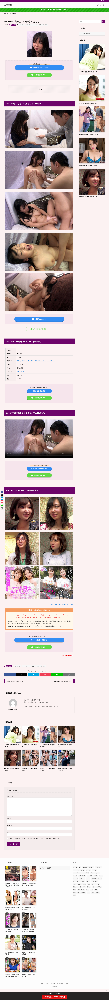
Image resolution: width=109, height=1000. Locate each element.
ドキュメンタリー (95, 873)
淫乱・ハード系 (77, 887)
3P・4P (75, 867)
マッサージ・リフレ (97, 878)
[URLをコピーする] (69, 674)
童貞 (87, 889)
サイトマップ (44, 983)
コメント (10, 796)
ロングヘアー (76, 881)
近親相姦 (83, 892)
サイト (8, 832)
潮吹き (89, 887)
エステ (82, 870)
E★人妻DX (13, 24)
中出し (36, 24)
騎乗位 (97, 892)
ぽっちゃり (98, 867)
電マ (88, 892)
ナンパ (75, 875)
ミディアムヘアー (29, 24)
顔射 (93, 892)
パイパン (82, 878)
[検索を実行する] (103, 21)
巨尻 (93, 884)
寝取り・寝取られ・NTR (79, 884)
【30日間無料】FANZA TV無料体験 (54, 997)
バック (101, 875)
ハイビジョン (22, 24)
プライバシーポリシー (62, 983)
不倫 (83, 881)
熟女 (94, 887)
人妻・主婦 (41, 24)
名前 (9, 818)
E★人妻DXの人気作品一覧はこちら (62, 604)
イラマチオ (76, 870)
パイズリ (75, 878)
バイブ (95, 875)
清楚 (84, 887)
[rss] (101, 1)
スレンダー (76, 873)
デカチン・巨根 (85, 873)
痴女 (74, 889)
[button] (10, 674)
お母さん (91, 867)
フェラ (88, 878)
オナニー (88, 870)
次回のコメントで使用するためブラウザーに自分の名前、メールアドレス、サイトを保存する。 (34, 838)
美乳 (92, 889)
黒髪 (74, 895)
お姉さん (85, 867)
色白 (96, 889)
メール (9, 825)
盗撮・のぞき (81, 889)
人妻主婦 (8, 5)
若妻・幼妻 (76, 892)
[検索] (104, 1)
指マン (97, 884)
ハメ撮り (89, 875)
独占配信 (99, 887)
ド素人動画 (52, 983)
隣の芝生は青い (13, 709)
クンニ (94, 870)
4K (80, 867)
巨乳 (46, 24)
